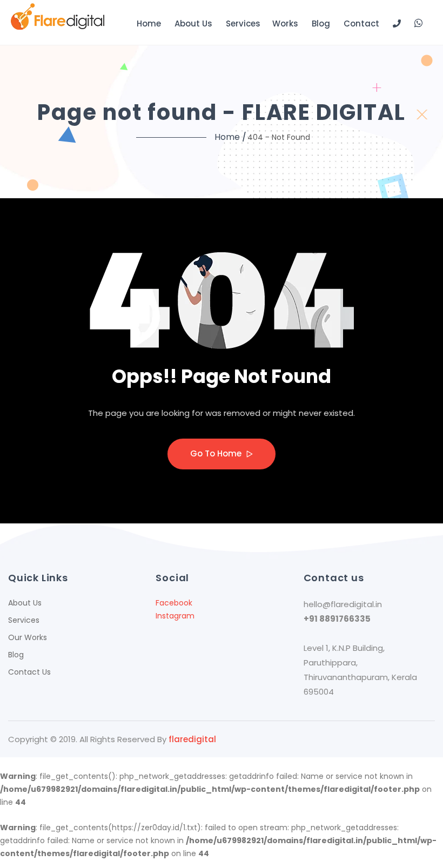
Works (285, 23)
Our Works (27, 637)
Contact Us (29, 672)
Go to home (217, 453)
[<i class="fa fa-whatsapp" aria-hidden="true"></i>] (418, 23)
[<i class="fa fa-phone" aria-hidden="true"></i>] (396, 23)
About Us (193, 23)
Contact (361, 23)
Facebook (174, 602)
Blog (321, 23)
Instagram (175, 615)
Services (243, 23)
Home (149, 23)
